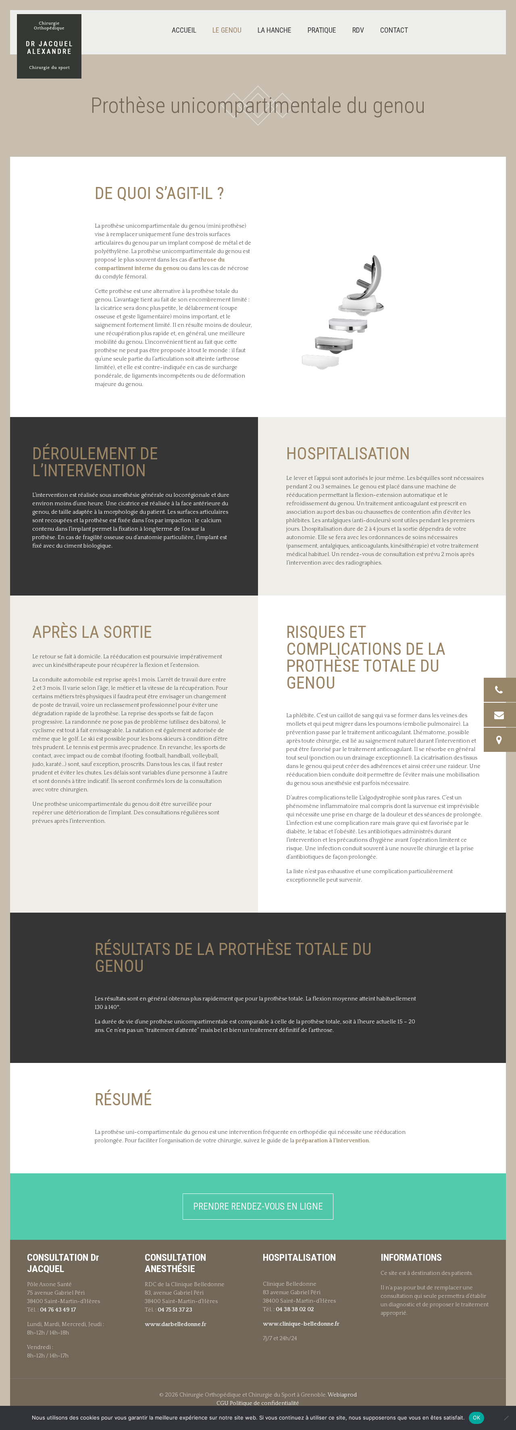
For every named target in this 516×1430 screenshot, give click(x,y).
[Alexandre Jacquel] (49, 46)
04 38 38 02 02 (295, 1309)
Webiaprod (342, 1395)
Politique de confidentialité (264, 1403)
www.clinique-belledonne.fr (301, 1324)
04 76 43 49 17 (58, 1310)
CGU (222, 1403)
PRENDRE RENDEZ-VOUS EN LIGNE (258, 1206)
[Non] (506, 1418)
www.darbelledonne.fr (175, 1324)
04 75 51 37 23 (175, 1310)
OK (477, 1417)
